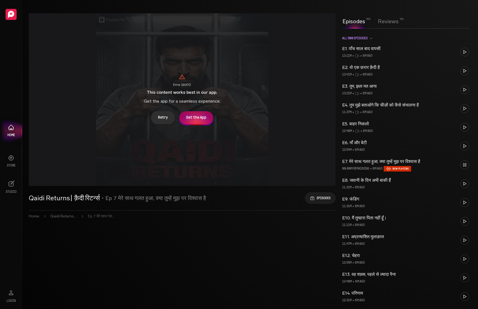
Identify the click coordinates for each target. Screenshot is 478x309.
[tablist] (370, 21)
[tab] (353, 20)
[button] (405, 52)
